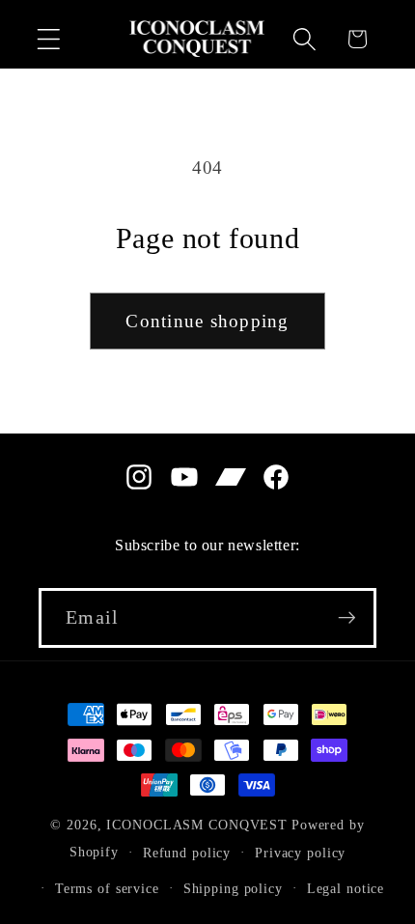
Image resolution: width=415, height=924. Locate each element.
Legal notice (346, 889)
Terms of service (107, 889)
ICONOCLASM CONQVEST (197, 825)
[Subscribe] (347, 618)
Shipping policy (233, 889)
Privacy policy (300, 853)
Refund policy (187, 853)
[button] (48, 39)
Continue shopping (207, 321)
